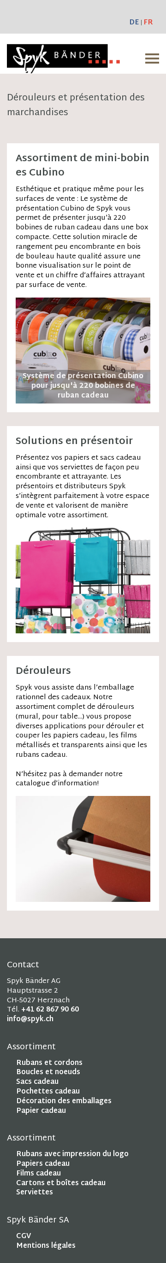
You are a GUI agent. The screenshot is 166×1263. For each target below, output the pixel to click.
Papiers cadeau (43, 1164)
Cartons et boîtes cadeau (61, 1183)
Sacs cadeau (37, 1082)
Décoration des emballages (64, 1101)
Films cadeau (38, 1174)
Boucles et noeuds (48, 1072)
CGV (23, 1236)
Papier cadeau (41, 1111)
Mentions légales (46, 1246)
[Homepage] (63, 68)
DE (134, 23)
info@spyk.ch (30, 1019)
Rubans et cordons (49, 1063)
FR (148, 23)
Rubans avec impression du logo (72, 1154)
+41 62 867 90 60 (50, 1010)
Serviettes (34, 1193)
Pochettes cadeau (48, 1092)
